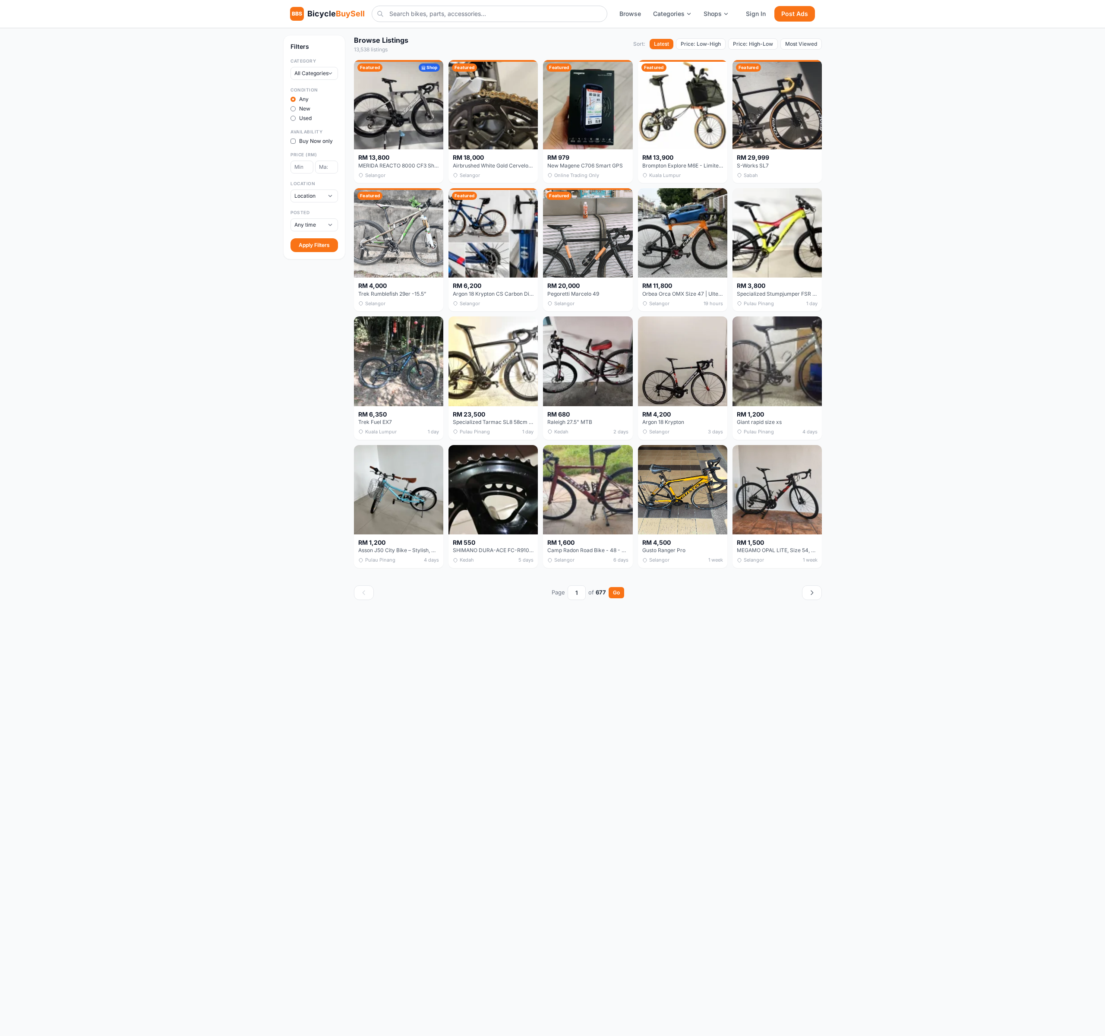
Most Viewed (801, 44)
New (304, 108)
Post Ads (794, 13)
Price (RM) (303, 154)
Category (303, 60)
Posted (299, 212)
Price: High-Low (753, 44)
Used (305, 118)
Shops (713, 13)
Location (302, 183)
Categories (669, 13)
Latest (661, 44)
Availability (306, 131)
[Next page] (812, 592)
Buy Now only (316, 141)
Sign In (756, 13)
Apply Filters (314, 245)
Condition (304, 89)
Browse (630, 13)
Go (616, 592)
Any (304, 99)
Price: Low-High (701, 44)
